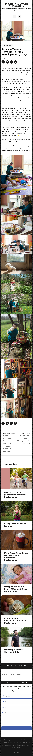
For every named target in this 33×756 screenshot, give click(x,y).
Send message (16, 728)
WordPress (16, 748)
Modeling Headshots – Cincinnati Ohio (15, 651)
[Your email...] (3, 707)
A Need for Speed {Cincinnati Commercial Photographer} (15, 494)
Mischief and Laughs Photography (16, 5)
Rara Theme (17, 745)
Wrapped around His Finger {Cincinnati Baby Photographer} (15, 589)
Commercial (7, 45)
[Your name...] (3, 695)
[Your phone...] (3, 701)
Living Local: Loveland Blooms (15, 525)
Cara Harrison (9, 59)
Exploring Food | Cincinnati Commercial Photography (15, 620)
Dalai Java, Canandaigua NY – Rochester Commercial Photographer (16, 556)
